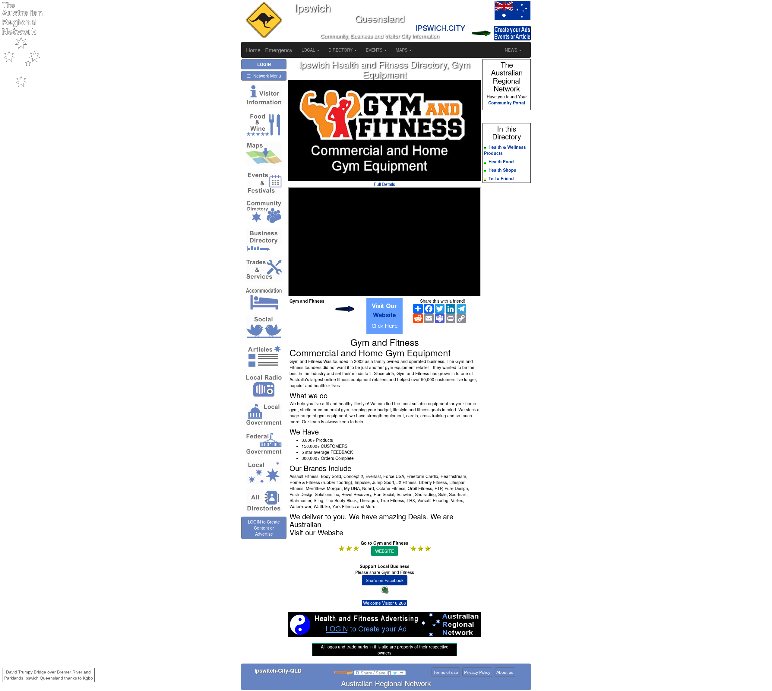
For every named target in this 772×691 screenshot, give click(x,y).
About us (504, 672)
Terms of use (445, 672)
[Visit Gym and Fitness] (384, 316)
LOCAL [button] (309, 50)
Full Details (384, 184)
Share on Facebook (384, 580)
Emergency (279, 50)
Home (253, 50)
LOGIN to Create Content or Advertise (264, 528)
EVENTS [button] (375, 50)
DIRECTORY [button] (341, 50)
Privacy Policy (477, 672)
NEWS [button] (511, 50)
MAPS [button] (402, 50)
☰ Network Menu (264, 76)
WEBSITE (384, 551)
